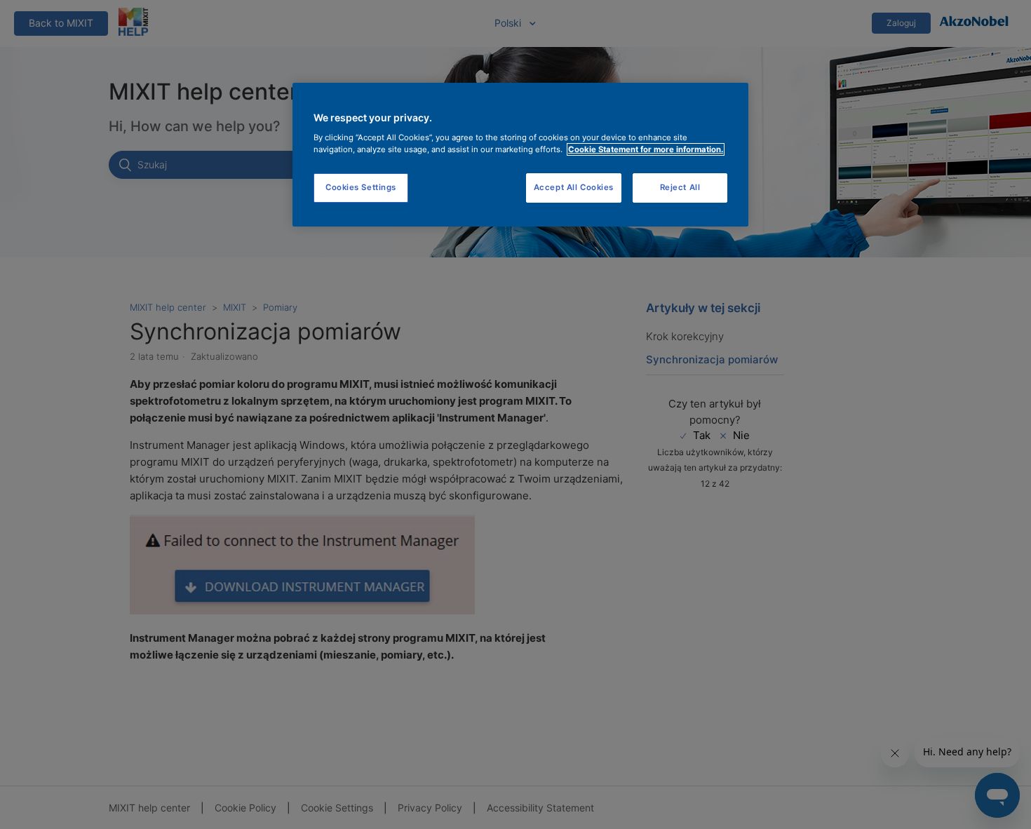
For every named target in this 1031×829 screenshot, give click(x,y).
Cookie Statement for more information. (645, 149)
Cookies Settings (360, 187)
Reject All (680, 187)
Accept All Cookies (574, 187)
